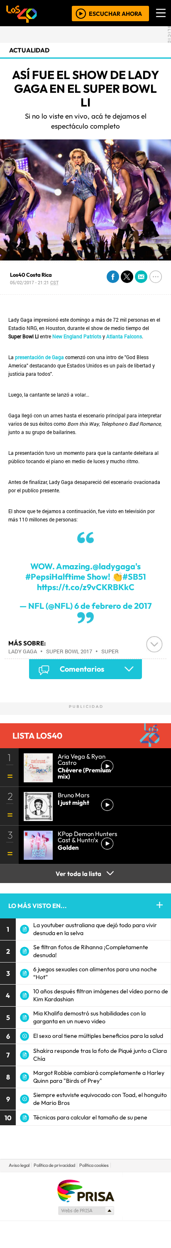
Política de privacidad (54, 1165)
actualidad (29, 50)
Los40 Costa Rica (31, 274)
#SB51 (134, 576)
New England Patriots (76, 336)
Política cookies (94, 1165)
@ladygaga (114, 566)
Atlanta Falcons (124, 336)
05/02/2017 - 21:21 (34, 282)
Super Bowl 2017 (69, 651)
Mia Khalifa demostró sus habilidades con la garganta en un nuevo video (89, 1017)
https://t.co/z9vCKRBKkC (85, 587)
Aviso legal (19, 1165)
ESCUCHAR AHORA (115, 13)
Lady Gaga (22, 651)
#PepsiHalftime (55, 576)
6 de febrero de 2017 (113, 605)
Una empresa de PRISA (85, 1190)
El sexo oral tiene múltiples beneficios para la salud (98, 1036)
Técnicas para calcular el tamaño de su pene (90, 1117)
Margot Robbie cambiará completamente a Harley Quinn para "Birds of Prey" (98, 1076)
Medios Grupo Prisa (85, 1211)
